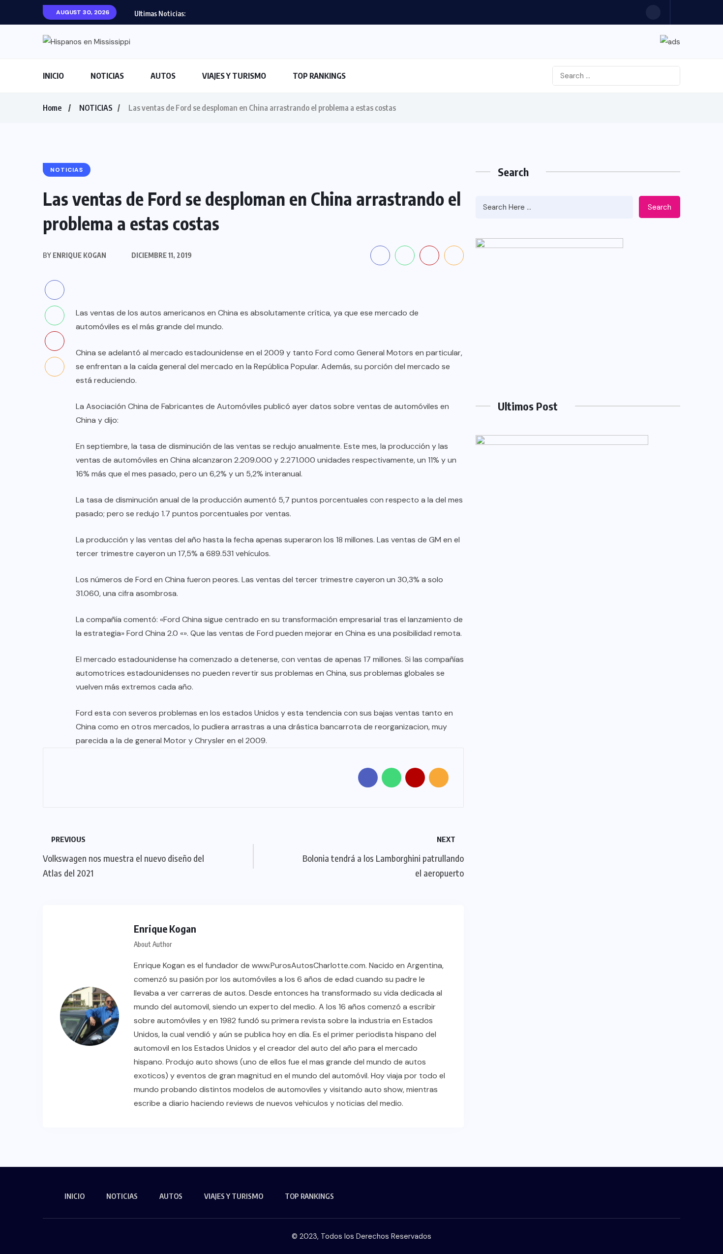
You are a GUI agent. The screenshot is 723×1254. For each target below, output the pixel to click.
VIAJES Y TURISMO (234, 76)
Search (659, 207)
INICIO (53, 76)
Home (52, 108)
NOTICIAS (107, 76)
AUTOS (163, 76)
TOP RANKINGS (319, 76)
